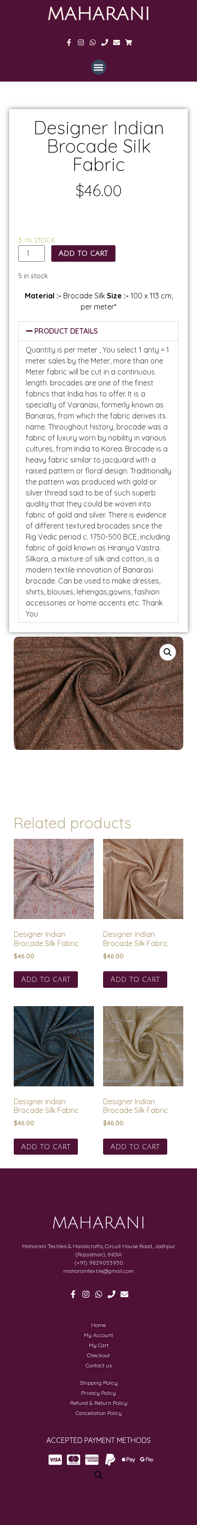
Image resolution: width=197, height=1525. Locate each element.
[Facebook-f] (69, 42)
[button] (98, 67)
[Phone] (104, 42)
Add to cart (83, 253)
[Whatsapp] (92, 42)
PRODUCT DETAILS (66, 331)
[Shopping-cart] (128, 42)
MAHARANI (98, 14)
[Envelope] (116, 42)
